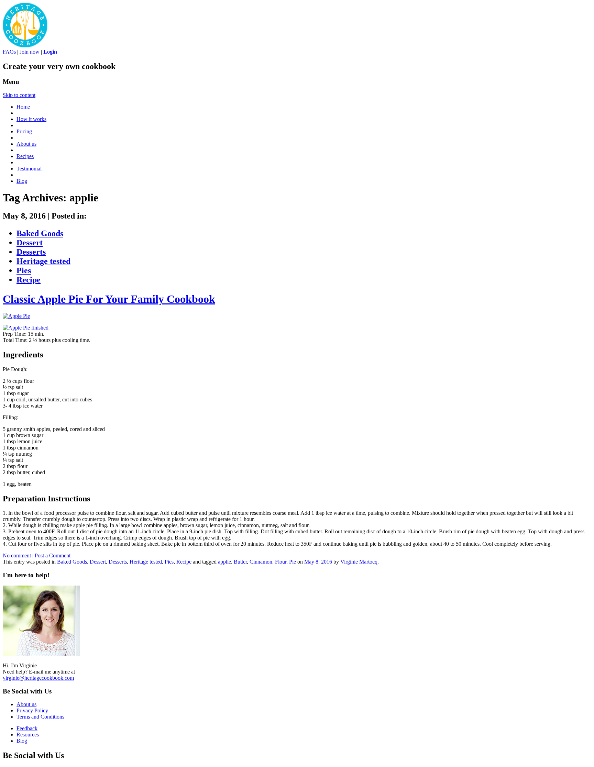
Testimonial (29, 168)
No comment (17, 555)
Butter (240, 562)
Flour (280, 562)
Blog (21, 181)
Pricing (24, 131)
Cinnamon (261, 562)
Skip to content (19, 95)
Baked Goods (39, 233)
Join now (30, 52)
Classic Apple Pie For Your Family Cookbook (109, 299)
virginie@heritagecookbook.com (38, 678)
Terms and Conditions (40, 717)
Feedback (26, 728)
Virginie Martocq (358, 562)
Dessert (29, 242)
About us (26, 144)
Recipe (28, 279)
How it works (31, 119)
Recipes (25, 156)
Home (23, 107)
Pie (292, 562)
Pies (23, 270)
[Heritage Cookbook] (25, 45)
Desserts (31, 251)
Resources (27, 734)
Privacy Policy (32, 710)
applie (224, 562)
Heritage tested (43, 261)
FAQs (9, 52)
